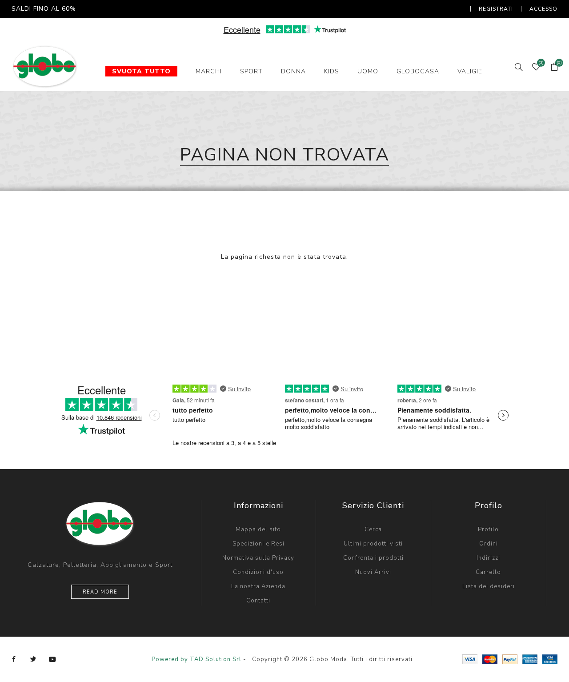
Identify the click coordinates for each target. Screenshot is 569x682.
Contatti (258, 601)
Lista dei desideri (488, 586)
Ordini (488, 544)
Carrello (488, 572)
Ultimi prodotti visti (373, 544)
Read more (100, 592)
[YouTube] (52, 659)
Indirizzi (488, 558)
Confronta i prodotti (373, 558)
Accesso (543, 8)
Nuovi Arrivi (373, 572)
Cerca (373, 530)
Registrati (496, 8)
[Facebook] (14, 659)
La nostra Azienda (258, 586)
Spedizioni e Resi (258, 544)
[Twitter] (33, 659)
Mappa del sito (258, 530)
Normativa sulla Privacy (258, 558)
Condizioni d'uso (258, 572)
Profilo (488, 530)
